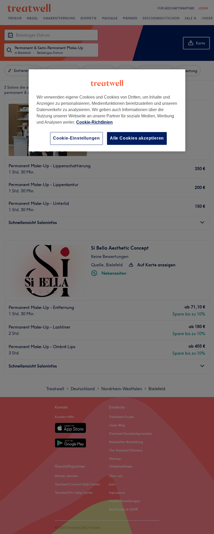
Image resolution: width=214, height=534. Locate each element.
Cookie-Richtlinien (94, 122)
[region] (107, 110)
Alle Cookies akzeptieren (137, 138)
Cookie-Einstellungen (76, 138)
